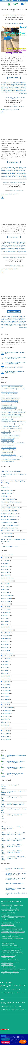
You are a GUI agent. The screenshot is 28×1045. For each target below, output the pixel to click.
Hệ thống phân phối (14, 1039)
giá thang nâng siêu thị (16, 929)
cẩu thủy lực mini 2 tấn (6, 405)
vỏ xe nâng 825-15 (21, 421)
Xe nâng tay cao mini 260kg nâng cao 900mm (14, 353)
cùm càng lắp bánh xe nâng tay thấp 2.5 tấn (10, 402)
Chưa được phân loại (6, 505)
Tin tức (23, 1039)
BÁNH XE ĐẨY (5, 487)
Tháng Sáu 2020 (5, 690)
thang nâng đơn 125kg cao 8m (8, 943)
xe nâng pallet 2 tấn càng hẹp (8, 440)
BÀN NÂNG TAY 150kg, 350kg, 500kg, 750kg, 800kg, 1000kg (13, 482)
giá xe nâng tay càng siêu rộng (9, 90)
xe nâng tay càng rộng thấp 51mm (9, 447)
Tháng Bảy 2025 (5, 563)
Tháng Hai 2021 (5, 673)
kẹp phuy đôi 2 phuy (6, 936)
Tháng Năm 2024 (5, 586)
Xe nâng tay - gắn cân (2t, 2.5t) (11, 82)
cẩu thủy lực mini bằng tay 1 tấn (8, 922)
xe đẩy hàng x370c (18, 456)
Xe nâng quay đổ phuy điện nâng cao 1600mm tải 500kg (14, 372)
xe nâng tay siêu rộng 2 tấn (15, 243)
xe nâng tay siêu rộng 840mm (16, 84)
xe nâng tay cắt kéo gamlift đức (8, 969)
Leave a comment (23, 93)
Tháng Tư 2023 (5, 618)
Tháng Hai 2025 (5, 572)
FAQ (16, 1040)
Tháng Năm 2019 (5, 728)
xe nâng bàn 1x (5, 426)
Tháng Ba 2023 (5, 621)
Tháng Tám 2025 (5, 560)
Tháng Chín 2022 (5, 635)
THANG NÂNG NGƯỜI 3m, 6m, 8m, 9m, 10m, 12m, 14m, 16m (13, 540)
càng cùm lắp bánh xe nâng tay (8, 395)
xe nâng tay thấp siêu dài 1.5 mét (8, 454)
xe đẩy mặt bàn (5, 459)
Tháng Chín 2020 (5, 682)
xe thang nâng (16, 971)
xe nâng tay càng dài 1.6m (7, 964)
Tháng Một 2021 (5, 676)
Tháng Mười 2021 (6, 658)
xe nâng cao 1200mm (15, 950)
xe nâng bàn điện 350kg (14, 426)
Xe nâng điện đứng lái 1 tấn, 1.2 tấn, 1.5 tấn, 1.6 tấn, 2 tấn (13, 475)
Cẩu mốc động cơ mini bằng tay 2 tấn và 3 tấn (16, 894)
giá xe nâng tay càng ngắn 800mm (17, 931)
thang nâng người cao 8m (7, 938)
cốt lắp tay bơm (19, 922)
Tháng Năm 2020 (5, 693)
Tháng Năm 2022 (5, 641)
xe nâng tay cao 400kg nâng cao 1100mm (10, 962)
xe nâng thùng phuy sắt (6, 971)
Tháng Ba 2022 (5, 644)
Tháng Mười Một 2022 (7, 630)
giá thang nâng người (6, 929)
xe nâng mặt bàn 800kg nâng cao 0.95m (10, 438)
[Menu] (2, 4)
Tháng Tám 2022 (5, 638)
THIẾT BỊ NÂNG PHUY (7, 490)
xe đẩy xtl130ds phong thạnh (8, 461)
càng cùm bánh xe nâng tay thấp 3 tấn (9, 393)
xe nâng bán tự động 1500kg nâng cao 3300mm (12, 428)
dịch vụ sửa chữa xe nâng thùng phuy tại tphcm (11, 409)
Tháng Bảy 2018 (5, 739)
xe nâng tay (7, 321)
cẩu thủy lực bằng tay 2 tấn (7, 919)
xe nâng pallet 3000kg (17, 952)
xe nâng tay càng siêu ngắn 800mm (9, 966)
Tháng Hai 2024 (5, 592)
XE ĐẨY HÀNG (5, 496)
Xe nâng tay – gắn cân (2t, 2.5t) (9, 513)
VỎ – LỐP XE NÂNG (6, 533)
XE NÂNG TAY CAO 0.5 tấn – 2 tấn (10, 507)
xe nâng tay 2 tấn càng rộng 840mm (16, 168)
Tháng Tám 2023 (5, 607)
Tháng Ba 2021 (5, 670)
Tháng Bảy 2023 (5, 609)
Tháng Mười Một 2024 (7, 581)
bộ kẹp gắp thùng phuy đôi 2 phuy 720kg (10, 910)
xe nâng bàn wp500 (6, 950)
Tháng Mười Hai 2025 (7, 555)
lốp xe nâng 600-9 (15, 936)
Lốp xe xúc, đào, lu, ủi (6, 493)
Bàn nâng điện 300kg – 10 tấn (9, 522)
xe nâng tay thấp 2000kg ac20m (8, 449)
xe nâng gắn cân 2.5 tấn (6, 952)
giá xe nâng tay (19, 170)
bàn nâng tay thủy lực (6, 905)
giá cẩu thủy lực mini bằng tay (8, 924)
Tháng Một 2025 (5, 575)
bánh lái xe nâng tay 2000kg (16, 386)
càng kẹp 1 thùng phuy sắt (7, 915)
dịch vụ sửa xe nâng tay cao (7, 414)
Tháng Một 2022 (5, 650)
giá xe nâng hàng (5, 931)
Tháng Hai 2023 (5, 624)
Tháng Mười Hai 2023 (7, 595)
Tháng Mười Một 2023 (7, 598)
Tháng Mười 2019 (6, 713)
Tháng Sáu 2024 (5, 583)
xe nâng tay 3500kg (19, 442)
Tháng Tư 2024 (5, 589)
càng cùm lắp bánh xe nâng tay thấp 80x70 (10, 398)
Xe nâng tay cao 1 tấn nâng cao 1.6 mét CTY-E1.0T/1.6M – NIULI (15, 358)
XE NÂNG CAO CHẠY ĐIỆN (8, 499)
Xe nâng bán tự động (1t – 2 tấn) (9, 546)
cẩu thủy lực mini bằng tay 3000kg (9, 407)
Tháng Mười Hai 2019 (7, 707)
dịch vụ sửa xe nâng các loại (7, 412)
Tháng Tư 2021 (5, 667)
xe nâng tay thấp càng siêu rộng (7, 87)
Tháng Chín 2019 (5, 716)
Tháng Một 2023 (5, 627)
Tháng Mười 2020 (6, 679)
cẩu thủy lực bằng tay (20, 917)
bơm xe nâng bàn (15, 908)
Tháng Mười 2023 (6, 601)
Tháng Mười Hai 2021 (7, 653)
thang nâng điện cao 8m (19, 938)
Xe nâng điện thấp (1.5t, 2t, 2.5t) (9, 525)
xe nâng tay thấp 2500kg (7, 452)
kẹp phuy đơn (17, 414)
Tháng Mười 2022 (6, 632)
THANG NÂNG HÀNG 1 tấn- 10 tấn (10, 531)
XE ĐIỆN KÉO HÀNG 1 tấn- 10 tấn (10, 516)
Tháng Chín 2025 (5, 558)
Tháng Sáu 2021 (5, 664)
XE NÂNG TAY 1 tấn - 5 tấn (9, 97)
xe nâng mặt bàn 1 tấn (6, 433)
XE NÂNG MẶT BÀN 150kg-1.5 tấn (10, 502)
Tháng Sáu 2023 (5, 612)
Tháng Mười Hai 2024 (7, 578)
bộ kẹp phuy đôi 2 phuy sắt (7, 391)
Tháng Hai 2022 (5, 647)
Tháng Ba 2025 (5, 569)
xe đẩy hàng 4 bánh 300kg (7, 973)
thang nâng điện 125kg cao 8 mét (9, 421)
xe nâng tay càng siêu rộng (17, 173)
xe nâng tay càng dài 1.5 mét (8, 445)
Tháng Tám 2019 (5, 719)
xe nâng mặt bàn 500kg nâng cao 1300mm (11, 435)
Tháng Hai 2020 (5, 702)
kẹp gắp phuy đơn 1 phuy (14, 933)
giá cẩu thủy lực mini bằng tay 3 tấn (9, 926)
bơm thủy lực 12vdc (6, 908)
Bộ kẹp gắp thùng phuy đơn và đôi (14, 367)
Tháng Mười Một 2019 (7, 710)
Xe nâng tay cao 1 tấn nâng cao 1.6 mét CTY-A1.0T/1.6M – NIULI (15, 363)
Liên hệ (12, 1040)
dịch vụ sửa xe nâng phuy (19, 412)
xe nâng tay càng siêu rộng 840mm (19, 85)
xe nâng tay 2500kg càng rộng (8, 957)
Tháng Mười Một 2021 (7, 656)
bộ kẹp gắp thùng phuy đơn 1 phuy (9, 388)
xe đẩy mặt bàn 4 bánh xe (14, 459)
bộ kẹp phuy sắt (21, 388)
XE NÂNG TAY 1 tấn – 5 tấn (8, 519)
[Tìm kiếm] (22, 4)
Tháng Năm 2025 (5, 566)
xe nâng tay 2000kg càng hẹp (8, 442)
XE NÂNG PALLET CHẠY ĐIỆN (9, 510)
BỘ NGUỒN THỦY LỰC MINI (9, 528)
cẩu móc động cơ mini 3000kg (8, 917)
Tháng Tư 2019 (5, 731)
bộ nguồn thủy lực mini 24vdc (8, 912)
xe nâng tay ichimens (20, 969)
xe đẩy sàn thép (17, 973)
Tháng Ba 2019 (5, 733)
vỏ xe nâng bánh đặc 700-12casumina (9, 945)
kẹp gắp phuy (4, 933)
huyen (21, 23)
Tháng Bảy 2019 (5, 722)
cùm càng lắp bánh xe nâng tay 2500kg (10, 400)
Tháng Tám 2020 (5, 684)
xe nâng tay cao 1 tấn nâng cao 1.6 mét (10, 959)
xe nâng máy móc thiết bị (16, 431)
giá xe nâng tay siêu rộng (10, 170)
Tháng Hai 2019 (5, 736)
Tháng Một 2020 (5, 705)
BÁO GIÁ (23, 1041)
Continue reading (14, 77)
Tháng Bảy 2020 (5, 687)
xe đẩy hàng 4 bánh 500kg (7, 456)
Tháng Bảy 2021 (5, 661)
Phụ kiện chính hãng (6, 536)
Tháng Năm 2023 (5, 615)
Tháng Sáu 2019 (5, 725)
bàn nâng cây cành (5, 386)
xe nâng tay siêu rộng (20, 90)
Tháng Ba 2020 (5, 699)
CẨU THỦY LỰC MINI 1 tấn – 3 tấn (10, 471)
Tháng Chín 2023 (5, 604)
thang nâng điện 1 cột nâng (7, 419)
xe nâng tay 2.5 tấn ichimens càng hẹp (9, 955)
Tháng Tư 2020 (5, 696)
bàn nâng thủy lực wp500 (17, 905)
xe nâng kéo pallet (5, 431)
